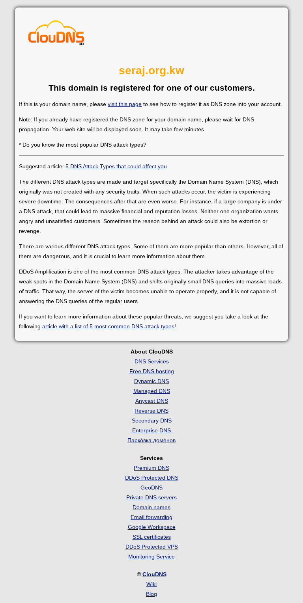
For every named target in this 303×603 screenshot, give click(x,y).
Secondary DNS (152, 420)
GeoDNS (151, 487)
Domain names (151, 507)
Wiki (151, 584)
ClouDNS (154, 574)
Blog (151, 594)
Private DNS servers (151, 497)
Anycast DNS (151, 401)
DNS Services (152, 361)
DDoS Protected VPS (151, 546)
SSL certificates (152, 537)
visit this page (125, 104)
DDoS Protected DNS (151, 478)
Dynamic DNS (151, 381)
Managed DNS (151, 391)
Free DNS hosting (151, 371)
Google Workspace (152, 527)
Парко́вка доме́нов (151, 440)
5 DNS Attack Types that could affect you (116, 166)
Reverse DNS (151, 411)
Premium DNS (151, 468)
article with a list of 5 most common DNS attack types (108, 326)
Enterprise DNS (151, 430)
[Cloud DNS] (56, 34)
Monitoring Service (151, 556)
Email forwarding (151, 517)
